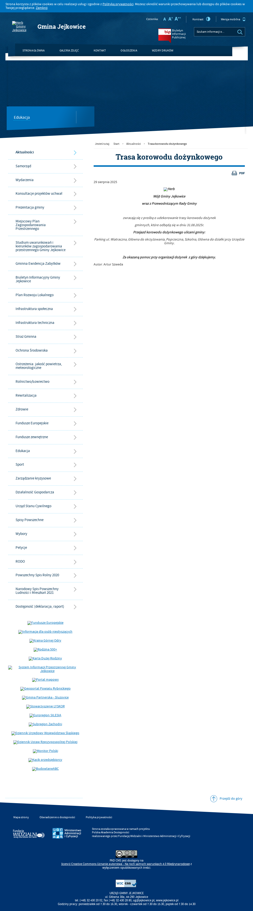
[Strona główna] (22, 26)
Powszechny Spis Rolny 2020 (37, 575)
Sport (20, 464)
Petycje (21, 547)
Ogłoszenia (129, 50)
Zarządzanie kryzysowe (33, 478)
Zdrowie (22, 409)
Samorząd (23, 166)
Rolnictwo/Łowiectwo (32, 381)
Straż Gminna (26, 336)
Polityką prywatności (118, 4)
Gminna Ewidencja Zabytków (38, 263)
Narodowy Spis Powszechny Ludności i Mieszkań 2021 (37, 591)
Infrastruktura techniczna (35, 322)
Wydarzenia (25, 180)
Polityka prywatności (99, 817)
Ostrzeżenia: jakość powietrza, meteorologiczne (39, 366)
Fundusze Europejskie (32, 423)
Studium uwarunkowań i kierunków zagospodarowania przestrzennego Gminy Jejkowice (40, 246)
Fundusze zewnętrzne (32, 437)
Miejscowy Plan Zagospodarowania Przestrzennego (31, 225)
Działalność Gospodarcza (35, 492)
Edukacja (22, 117)
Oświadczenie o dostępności (57, 817)
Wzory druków (162, 50)
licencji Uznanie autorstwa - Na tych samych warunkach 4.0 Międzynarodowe (125, 864)
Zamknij (41, 8)
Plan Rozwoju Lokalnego (35, 295)
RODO (20, 561)
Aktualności (25, 152)
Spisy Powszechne (29, 520)
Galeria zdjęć (69, 50)
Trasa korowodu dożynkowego (167, 144)
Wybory (21, 533)
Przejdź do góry (231, 798)
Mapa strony (21, 817)
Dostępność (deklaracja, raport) (40, 606)
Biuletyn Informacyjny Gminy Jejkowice (38, 279)
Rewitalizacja (26, 395)
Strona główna (33, 50)
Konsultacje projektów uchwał (39, 193)
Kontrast (197, 19)
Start (116, 144)
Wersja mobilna (230, 19)
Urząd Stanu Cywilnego (33, 506)
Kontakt (100, 50)
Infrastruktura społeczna (34, 309)
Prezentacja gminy (30, 207)
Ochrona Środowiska (32, 350)
